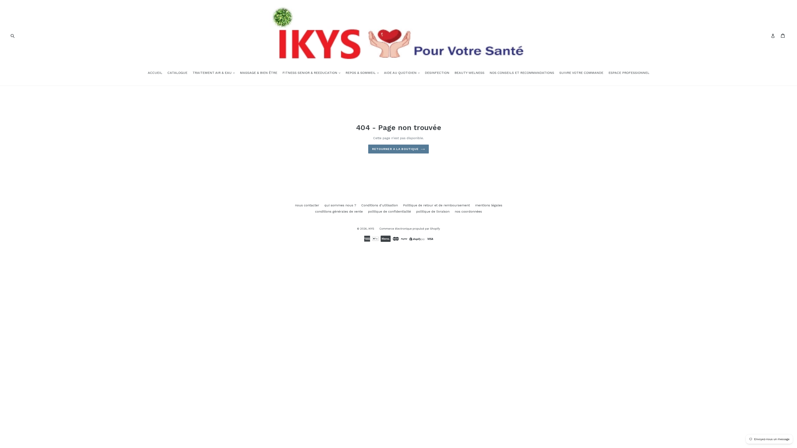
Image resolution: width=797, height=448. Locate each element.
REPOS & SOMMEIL (361, 73)
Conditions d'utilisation (379, 205)
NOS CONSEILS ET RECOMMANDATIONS (522, 73)
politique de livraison (433, 211)
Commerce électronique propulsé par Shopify (409, 228)
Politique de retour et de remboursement (436, 205)
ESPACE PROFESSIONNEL (629, 73)
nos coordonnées (468, 211)
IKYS (371, 228)
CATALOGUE (177, 73)
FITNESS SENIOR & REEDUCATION (310, 73)
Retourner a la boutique (395, 149)
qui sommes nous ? (340, 205)
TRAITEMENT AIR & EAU (213, 73)
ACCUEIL (155, 73)
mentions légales (488, 205)
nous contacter (307, 205)
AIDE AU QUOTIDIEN (401, 73)
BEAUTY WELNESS (469, 73)
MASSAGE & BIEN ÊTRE (258, 73)
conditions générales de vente (339, 211)
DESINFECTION (437, 73)
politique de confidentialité (389, 211)
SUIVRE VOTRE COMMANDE (581, 73)
